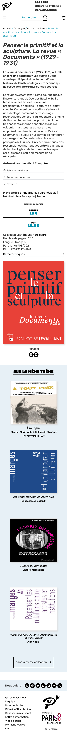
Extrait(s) (12, 184)
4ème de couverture (18, 177)
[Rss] (59, 685)
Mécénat (8, 196)
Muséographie (25, 196)
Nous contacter (14, 705)
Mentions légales (15, 724)
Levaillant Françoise (35, 163)
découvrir (31, 428)
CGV (7, 728)
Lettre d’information (17, 716)
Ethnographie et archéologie (38, 192)
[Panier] (63, 17)
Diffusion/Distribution (18, 709)
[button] (4, 18)
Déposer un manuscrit (18, 713)
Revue (40, 196)
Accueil (7, 28)
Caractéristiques (14, 254)
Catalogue (19, 28)
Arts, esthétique (36, 28)
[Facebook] (32, 685)
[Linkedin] (43, 685)
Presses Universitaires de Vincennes (48, 6)
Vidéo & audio (13, 720)
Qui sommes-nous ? (17, 697)
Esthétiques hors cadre (32, 234)
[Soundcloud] (54, 685)
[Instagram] (27, 685)
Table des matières (18, 170)
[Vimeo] (48, 685)
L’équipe (10, 701)
